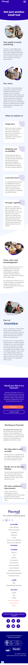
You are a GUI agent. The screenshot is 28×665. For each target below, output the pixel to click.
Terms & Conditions (14, 565)
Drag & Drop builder (14, 530)
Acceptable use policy (14, 570)
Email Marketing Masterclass (14, 585)
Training (14, 598)
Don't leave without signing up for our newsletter (14, 614)
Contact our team (14, 412)
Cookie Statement (14, 568)
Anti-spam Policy (14, 563)
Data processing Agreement (14, 573)
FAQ (14, 595)
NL (3, 520)
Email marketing (14, 527)
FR (9, 520)
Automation (14, 532)
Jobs (14, 555)
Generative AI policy (14, 575)
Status (13, 605)
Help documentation (13, 600)
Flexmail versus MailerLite (14, 542)
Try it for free (13, 407)
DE (12, 520)
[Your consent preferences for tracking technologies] (2, 662)
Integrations (14, 535)
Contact (14, 592)
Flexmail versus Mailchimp (14, 540)
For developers (14, 603)
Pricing (14, 537)
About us (14, 552)
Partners (14, 557)
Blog (14, 583)
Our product (14, 545)
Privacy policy (14, 560)
